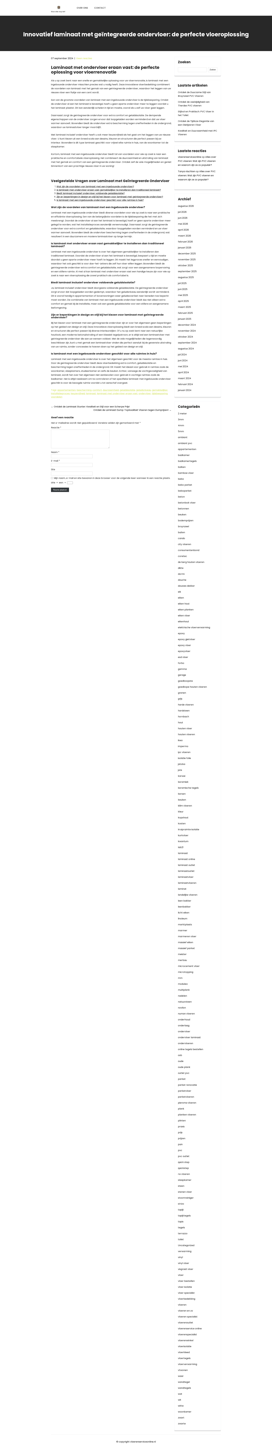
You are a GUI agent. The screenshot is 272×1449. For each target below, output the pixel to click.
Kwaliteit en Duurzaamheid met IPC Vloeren (197, 132)
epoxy (181, 633)
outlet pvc (183, 1073)
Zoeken (184, 62)
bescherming (84, 390)
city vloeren (184, 544)
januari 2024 (184, 390)
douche (182, 580)
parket (182, 1079)
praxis (181, 1126)
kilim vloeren (185, 805)
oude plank (184, 1067)
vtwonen (183, 1370)
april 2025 (183, 301)
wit (179, 1399)
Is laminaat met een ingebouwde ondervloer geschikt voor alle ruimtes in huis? (100, 200)
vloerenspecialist (187, 1334)
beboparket (185, 490)
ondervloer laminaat (189, 1037)
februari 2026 (185, 241)
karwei (181, 776)
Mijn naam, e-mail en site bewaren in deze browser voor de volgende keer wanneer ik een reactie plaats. (112, 478)
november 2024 (187, 330)
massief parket (186, 948)
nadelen (182, 995)
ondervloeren (185, 1043)
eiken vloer (184, 615)
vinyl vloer (183, 1263)
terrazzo (182, 1233)
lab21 (180, 847)
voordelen (56, 396)
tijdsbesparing (160, 393)
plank (181, 1108)
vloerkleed (184, 1352)
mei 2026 (183, 223)
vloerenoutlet (185, 1322)
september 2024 (187, 342)
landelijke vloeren (187, 894)
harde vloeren (186, 704)
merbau (182, 960)
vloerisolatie (184, 1346)
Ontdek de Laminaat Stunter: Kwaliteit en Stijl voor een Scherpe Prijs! (90, 406)
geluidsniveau (143, 390)
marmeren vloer (187, 936)
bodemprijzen (185, 520)
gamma (182, 669)
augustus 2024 (186, 348)
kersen (182, 793)
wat (180, 1394)
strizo (181, 1203)
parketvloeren (186, 1096)
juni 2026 (182, 218)
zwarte (182, 1423)
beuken (182, 514)
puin (180, 1144)
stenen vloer (185, 1192)
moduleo (183, 984)
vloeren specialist (187, 1316)
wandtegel (184, 1382)
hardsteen (184, 710)
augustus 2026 (186, 206)
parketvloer (184, 1091)
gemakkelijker (160, 390)
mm (180, 978)
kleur (180, 811)
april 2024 (183, 372)
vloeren (182, 1304)
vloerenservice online (190, 1328)
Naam (55, 452)
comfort (97, 390)
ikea (180, 740)
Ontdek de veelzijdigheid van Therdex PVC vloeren (194, 103)
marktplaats (185, 924)
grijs (180, 698)
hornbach (183, 716)
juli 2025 (182, 283)
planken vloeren (187, 1114)
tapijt (181, 1209)
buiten (181, 532)
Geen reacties (84, 58)
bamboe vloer (186, 473)
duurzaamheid (111, 390)
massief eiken (185, 942)
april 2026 (183, 229)
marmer (182, 930)
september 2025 (187, 271)
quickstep (183, 1168)
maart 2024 (184, 378)
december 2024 (187, 324)
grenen (182, 692)
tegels (181, 1227)
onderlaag (183, 1025)
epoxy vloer (184, 645)
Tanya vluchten (186, 171)
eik (179, 591)
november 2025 (187, 259)
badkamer (184, 455)
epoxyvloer (184, 651)
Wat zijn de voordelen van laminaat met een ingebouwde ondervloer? (95, 186)
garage (182, 675)
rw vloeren (184, 1174)
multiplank (184, 990)
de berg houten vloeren (191, 562)
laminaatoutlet (186, 871)
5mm (181, 431)
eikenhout (183, 621)
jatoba (181, 764)
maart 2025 (184, 307)
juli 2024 (182, 354)
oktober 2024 (185, 336)
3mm (181, 419)
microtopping (185, 972)
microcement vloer (189, 966)
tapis (180, 1221)
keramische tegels (188, 788)
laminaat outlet (186, 865)
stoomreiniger (186, 1197)
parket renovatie (187, 1085)
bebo (181, 479)
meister (182, 954)
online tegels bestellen (190, 1049)
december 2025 (187, 253)
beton (181, 496)
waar (181, 1376)
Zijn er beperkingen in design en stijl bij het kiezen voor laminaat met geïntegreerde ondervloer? (110, 196)
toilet (181, 1239)
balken (182, 467)
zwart (181, 1417)
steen (181, 1186)
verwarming (184, 1251)
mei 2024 (183, 366)
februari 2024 (185, 384)
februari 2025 (185, 313)
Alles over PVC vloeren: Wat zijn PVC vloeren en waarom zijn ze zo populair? (197, 161)
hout (180, 722)
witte (181, 1405)
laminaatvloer (186, 877)
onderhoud (184, 1019)
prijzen (181, 1138)
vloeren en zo (185, 1310)
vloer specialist (186, 1293)
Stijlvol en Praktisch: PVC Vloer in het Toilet (196, 113)
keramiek (183, 782)
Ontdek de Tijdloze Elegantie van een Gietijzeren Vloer (196, 123)
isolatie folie (184, 758)
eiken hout (184, 603)
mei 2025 (183, 295)
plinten (182, 1120)
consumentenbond (188, 550)
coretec (182, 556)
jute (180, 770)
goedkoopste (185, 681)
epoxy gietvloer (186, 639)
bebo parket (185, 484)
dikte (180, 568)
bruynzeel (183, 526)
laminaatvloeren (187, 883)
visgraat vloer (185, 1269)
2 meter (182, 413)
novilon (182, 1007)
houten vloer (185, 728)
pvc (180, 1150)
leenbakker (184, 906)
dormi (181, 574)
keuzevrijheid (78, 393)
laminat (182, 889)
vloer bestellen (186, 1281)
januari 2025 (184, 319)
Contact (100, 7)
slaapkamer (184, 1180)
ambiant (182, 437)
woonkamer (184, 1411)
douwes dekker (186, 585)
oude (180, 1061)
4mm (181, 425)
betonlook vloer (187, 502)
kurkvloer (183, 835)
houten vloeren (186, 734)
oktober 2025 (185, 265)
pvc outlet (183, 1156)
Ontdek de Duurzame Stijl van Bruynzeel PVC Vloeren (194, 94)
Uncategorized (186, 1245)
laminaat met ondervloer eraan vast (117, 393)
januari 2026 (184, 247)
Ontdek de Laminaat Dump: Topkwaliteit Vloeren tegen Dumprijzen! (132, 410)
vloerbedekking (186, 1298)
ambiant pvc (185, 443)
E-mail (55, 460)
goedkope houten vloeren (192, 686)
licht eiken (183, 912)
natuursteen (185, 1001)
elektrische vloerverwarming (194, 627)
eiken (181, 597)
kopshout (183, 817)
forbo (181, 663)
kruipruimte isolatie (188, 829)
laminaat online (186, 859)
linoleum (182, 918)
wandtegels (184, 1388)
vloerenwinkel (185, 1340)
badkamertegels (187, 461)
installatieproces (60, 393)
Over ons (82, 7)
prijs (180, 1132)
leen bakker (184, 900)
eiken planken (186, 609)
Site (53, 469)
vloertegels (184, 1358)
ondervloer (145, 393)
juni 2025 (182, 289)
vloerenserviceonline (189, 157)
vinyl (180, 1257)
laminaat (91, 393)
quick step (183, 1162)
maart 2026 (184, 235)
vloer (181, 1275)
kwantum (183, 841)
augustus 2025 (186, 277)
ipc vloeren (184, 752)
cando (181, 538)
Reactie (56, 427)
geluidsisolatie (127, 390)
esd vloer (183, 657)
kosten (182, 823)
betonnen (183, 508)
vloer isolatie (185, 1287)
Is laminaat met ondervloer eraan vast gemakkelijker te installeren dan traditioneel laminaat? (109, 190)
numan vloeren (186, 1013)
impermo (183, 746)
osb (180, 1055)
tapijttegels (184, 1215)
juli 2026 (182, 212)
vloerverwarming (187, 1364)
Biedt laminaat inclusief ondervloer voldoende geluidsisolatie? (91, 193)
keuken (182, 799)
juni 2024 (183, 360)
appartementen (66, 390)
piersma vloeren (187, 1102)
